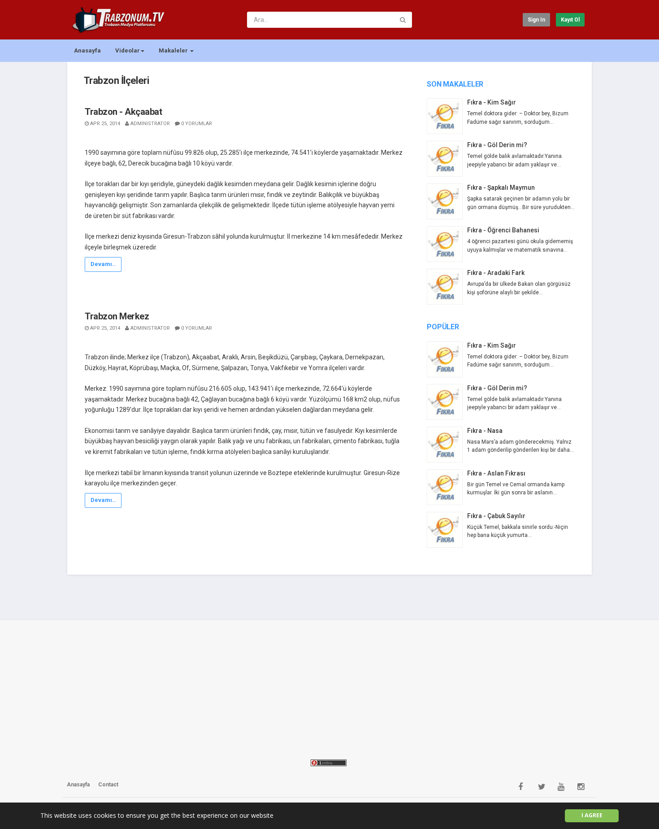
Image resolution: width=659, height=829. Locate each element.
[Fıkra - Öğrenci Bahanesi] (447, 244)
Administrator (150, 124)
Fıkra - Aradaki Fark (496, 272)
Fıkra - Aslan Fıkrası (496, 473)
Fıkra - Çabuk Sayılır (496, 515)
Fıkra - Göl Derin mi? (497, 144)
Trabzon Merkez (117, 316)
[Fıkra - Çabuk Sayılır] (447, 530)
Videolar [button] (127, 50)
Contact (108, 784)
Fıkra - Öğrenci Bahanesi (503, 230)
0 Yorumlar (196, 124)
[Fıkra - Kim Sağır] (447, 116)
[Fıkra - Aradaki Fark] (447, 287)
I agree (592, 815)
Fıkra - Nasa (485, 430)
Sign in (536, 20)
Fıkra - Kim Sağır (491, 102)
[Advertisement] (329, 688)
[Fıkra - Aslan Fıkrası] (447, 487)
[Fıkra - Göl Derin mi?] (447, 159)
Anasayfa (87, 50)
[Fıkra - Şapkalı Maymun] (447, 201)
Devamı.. (103, 264)
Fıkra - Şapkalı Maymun (501, 187)
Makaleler (174, 50)
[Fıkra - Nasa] (447, 444)
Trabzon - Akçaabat (123, 111)
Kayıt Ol (570, 20)
